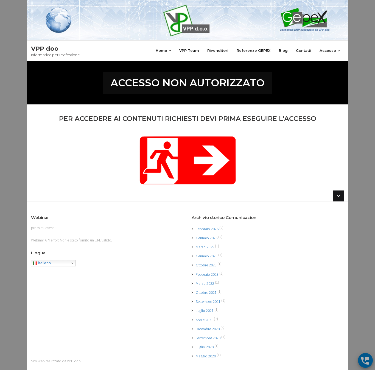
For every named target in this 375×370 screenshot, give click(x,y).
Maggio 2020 (206, 356)
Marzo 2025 (205, 246)
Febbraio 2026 (207, 228)
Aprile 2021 (204, 319)
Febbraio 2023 (207, 274)
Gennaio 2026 (206, 237)
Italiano (44, 263)
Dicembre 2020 (208, 328)
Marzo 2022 (205, 283)
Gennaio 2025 (206, 256)
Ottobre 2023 (206, 265)
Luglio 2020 (205, 347)
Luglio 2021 (205, 310)
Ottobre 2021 (206, 292)
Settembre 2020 (208, 337)
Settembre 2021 (208, 301)
